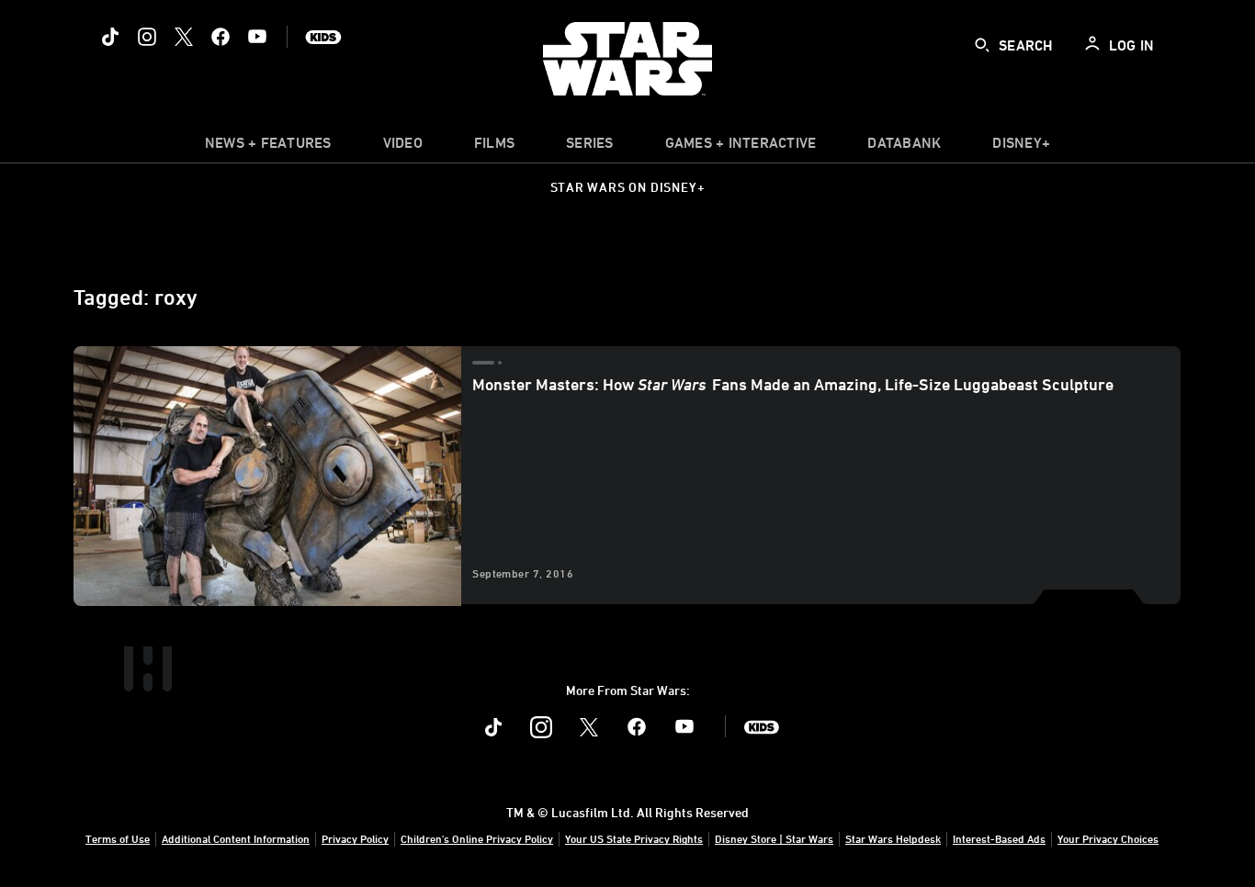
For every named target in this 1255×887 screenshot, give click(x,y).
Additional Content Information (236, 838)
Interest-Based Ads (999, 838)
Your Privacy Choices (1108, 838)
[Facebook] (220, 37)
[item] (268, 147)
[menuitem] (402, 147)
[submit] (982, 45)
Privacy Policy (355, 838)
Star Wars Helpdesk (893, 838)
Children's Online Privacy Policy (477, 838)
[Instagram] (147, 37)
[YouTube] (257, 37)
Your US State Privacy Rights (634, 838)
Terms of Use (117, 838)
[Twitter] (184, 37)
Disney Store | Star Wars (774, 838)
